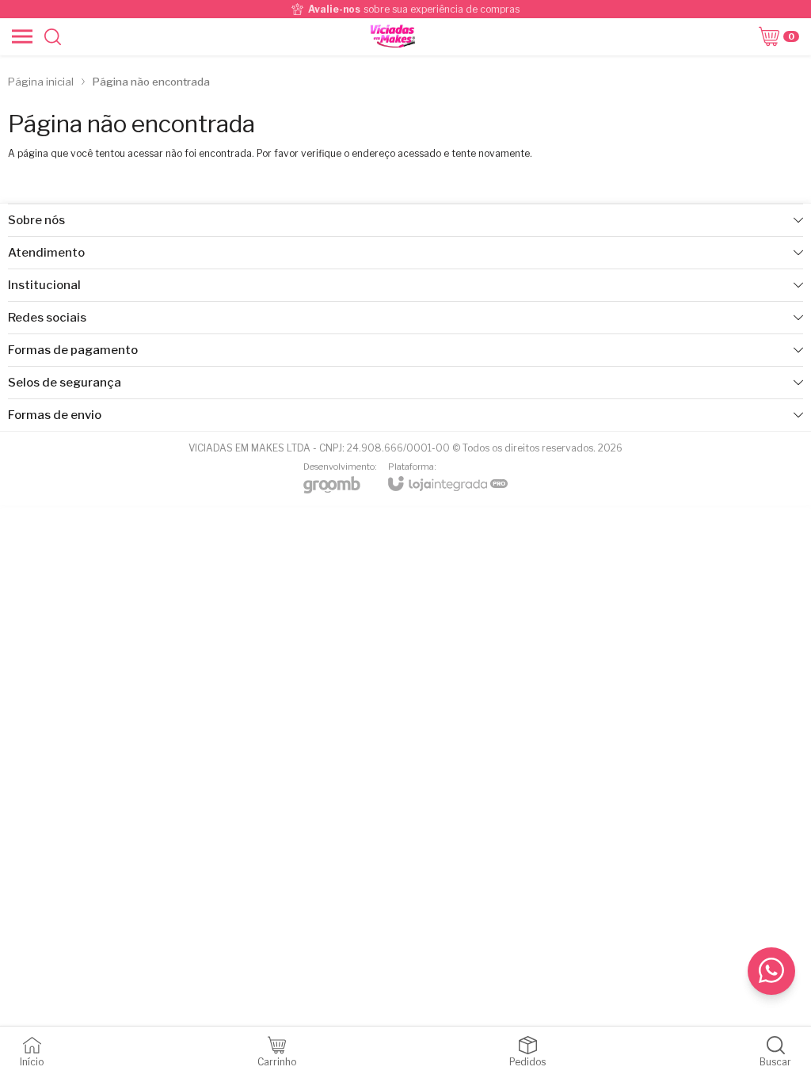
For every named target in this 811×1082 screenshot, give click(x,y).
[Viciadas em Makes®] (392, 36)
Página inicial (41, 81)
